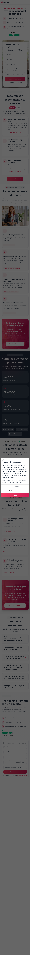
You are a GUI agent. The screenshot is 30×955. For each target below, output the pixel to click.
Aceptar (15, 495)
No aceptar (15, 486)
